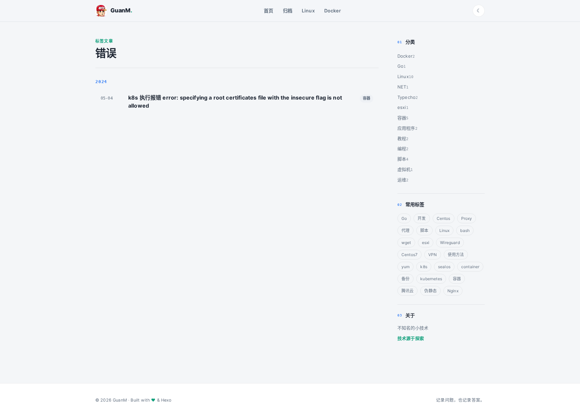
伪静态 (430, 290)
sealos (444, 266)
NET (401, 87)
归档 (287, 10)
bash (465, 230)
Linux (308, 10)
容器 (401, 117)
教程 (401, 138)
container (470, 266)
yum (405, 266)
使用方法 (456, 254)
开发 (422, 218)
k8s (423, 266)
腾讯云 (407, 290)
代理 (405, 230)
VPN (432, 254)
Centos (443, 218)
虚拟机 (403, 169)
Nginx (452, 290)
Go (400, 66)
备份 (405, 278)
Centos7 (409, 254)
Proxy (466, 218)
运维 (401, 179)
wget (406, 242)
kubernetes (431, 278)
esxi (401, 107)
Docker (332, 10)
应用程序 (406, 128)
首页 (268, 10)
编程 (401, 148)
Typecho (406, 97)
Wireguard (450, 242)
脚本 (401, 159)
